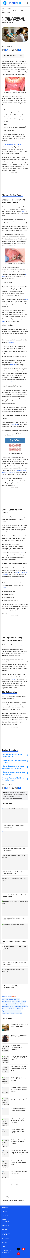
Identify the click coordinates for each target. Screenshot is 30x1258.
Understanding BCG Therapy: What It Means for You (13, 826)
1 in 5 (26, 299)
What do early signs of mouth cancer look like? (12, 755)
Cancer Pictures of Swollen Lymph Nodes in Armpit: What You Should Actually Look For (19, 1152)
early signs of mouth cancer (11, 999)
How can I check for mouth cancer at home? (14, 761)
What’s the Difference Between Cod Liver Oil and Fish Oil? (18, 1078)
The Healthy (5, 1221)
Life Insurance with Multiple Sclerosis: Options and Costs (14, 986)
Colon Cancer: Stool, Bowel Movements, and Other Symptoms (18, 1120)
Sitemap (4, 1219)
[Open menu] (27, 3)
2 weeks (22, 553)
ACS (23, 211)
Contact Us (5, 1215)
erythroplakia (7, 1001)
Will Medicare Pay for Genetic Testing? (14, 941)
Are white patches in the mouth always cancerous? (13, 779)
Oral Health (5, 1229)
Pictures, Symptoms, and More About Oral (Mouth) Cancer (13, 19)
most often (15, 424)
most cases (13, 365)
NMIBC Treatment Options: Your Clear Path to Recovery (14, 849)
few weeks (9, 272)
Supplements (5, 1225)
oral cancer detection (21, 1006)
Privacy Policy (5, 1238)
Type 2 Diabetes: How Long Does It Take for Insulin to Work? (18, 1068)
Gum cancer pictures (17, 382)
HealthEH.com (5, 1252)
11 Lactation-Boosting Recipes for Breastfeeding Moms (18, 1162)
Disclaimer (4, 1242)
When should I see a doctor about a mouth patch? (13, 773)
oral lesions (20, 1008)
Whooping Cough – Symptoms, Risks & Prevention (16, 1047)
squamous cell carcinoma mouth (12, 1013)
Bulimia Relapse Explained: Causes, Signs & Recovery (18, 1109)
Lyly (10, 22)
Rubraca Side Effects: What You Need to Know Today (14, 919)
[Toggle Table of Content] (20, 55)
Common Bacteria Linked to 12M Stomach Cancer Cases (19, 1099)
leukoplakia (16, 1001)
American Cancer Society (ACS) (14, 145)
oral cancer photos (8, 1008)
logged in (11, 1200)
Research (14, 679)
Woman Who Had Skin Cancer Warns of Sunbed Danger (14, 895)
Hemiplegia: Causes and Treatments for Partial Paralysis (18, 1141)
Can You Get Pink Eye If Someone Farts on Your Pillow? (17, 1131)
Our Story (4, 1211)
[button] (2, 947)
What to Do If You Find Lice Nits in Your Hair (19, 1036)
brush (3, 321)
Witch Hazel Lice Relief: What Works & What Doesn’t (19, 1025)
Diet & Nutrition (6, 1233)
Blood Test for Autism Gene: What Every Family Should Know (19, 1058)
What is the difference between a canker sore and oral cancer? (13, 767)
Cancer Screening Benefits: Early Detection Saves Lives (12, 872)
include (11, 342)
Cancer (13, 997)
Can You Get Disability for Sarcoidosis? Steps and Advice (14, 963)
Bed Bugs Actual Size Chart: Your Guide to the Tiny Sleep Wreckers (19, 1089)
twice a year (20, 645)
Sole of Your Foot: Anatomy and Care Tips (19, 1172)
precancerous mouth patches (12, 1011)
